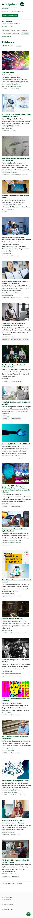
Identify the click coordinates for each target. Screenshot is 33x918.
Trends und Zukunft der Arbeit (11, 24)
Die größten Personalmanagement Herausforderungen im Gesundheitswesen (16, 238)
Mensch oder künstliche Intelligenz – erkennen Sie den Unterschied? (14, 324)
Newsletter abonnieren (10, 15)
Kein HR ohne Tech (8, 72)
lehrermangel (16, 33)
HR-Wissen (9, 21)
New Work (13, 30)
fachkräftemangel (6, 33)
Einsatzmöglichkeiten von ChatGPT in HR (16, 444)
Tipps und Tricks (15, 876)
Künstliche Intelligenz (16, 88)
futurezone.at (11, 750)
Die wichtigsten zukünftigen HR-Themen (15, 781)
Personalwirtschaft (12, 172)
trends (24, 632)
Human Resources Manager (14, 86)
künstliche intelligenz (16, 297)
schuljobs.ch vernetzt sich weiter (13, 820)
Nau (8, 416)
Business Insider (11, 378)
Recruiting (24, 30)
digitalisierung (5, 297)
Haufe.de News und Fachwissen (15, 455)
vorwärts (10, 128)
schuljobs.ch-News (7, 26)
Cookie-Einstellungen (7, 904)
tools (19, 834)
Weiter (18, 46)
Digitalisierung (25, 33)
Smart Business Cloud (13, 874)
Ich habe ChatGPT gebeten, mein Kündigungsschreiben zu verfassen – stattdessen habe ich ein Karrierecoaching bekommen (16, 489)
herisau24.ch (11, 209)
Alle (3, 21)
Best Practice (5, 30)
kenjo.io (9, 253)
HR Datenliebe (10, 593)
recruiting (25, 297)
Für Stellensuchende (7, 897)
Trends (13, 130)
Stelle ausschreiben (17, 12)
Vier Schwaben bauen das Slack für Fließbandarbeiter (14, 366)
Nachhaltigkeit (14, 794)
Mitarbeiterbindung (16, 381)
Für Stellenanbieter (7, 899)
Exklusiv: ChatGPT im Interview (12, 618)
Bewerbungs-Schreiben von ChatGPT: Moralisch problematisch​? (15, 282)
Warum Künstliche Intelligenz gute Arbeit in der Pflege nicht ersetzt (16, 115)
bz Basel (9, 712)
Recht (18, 30)
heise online (10, 295)
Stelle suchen (5, 12)
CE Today (9, 630)
